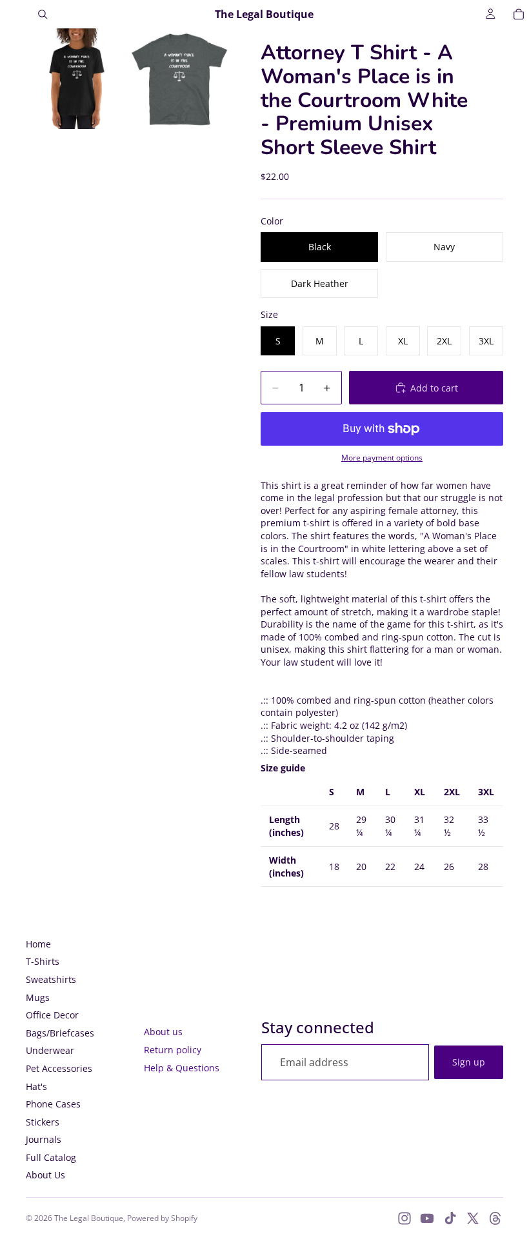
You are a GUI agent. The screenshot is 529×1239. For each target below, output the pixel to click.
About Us (45, 1175)
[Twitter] (473, 1218)
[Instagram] (404, 1218)
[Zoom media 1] (76, 78)
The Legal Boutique (88, 1218)
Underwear (50, 1050)
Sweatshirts (51, 979)
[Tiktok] (450, 1218)
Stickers (42, 1122)
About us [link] (163, 1032)
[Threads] (495, 1218)
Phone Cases (53, 1104)
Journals (43, 1139)
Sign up (468, 1062)
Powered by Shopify (162, 1218)
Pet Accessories (59, 1068)
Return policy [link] (172, 1050)
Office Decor (52, 1015)
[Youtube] (427, 1218)
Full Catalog (51, 1157)
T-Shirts (42, 961)
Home (38, 944)
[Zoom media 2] (179, 78)
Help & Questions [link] (181, 1068)
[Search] (42, 14)
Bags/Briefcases (60, 1033)
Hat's (36, 1086)
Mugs (38, 997)
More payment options (382, 457)
